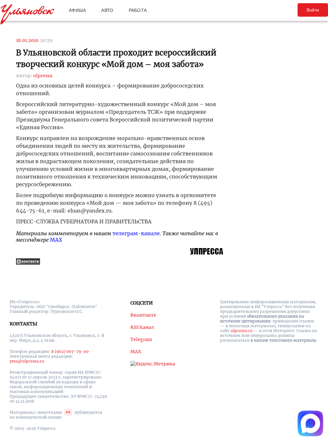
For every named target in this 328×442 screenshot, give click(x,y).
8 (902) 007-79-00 (70, 351)
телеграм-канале (136, 233)
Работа (138, 10)
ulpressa (42, 76)
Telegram (141, 339)
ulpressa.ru (242, 330)
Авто (107, 10)
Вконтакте (143, 315)
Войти (313, 10)
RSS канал (142, 327)
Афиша (77, 10)
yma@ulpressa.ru (27, 361)
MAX (56, 240)
